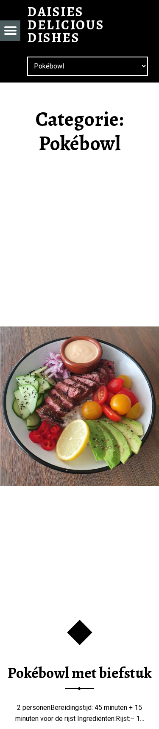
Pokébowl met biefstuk (80, 673)
